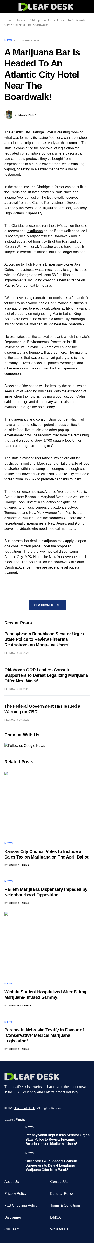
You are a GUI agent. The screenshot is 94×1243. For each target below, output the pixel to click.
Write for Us (59, 1229)
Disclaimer (12, 1217)
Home (8, 20)
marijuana (35, 231)
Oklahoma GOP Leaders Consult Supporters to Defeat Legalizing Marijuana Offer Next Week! (46, 675)
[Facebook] (5, 1100)
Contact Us (59, 1182)
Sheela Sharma (25, 114)
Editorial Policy (62, 1193)
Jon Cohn (77, 396)
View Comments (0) (47, 605)
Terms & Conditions (65, 1205)
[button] (5, 6)
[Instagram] (16, 1100)
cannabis (40, 298)
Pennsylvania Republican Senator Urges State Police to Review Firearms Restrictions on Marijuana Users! (44, 639)
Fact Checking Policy (20, 1205)
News (21, 20)
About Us (11, 1182)
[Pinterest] (22, 1100)
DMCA (55, 1217)
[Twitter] (11, 1100)
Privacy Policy (15, 1193)
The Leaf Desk (24, 1108)
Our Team (11, 1229)
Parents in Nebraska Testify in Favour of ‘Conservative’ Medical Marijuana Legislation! (44, 1035)
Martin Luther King (66, 314)
